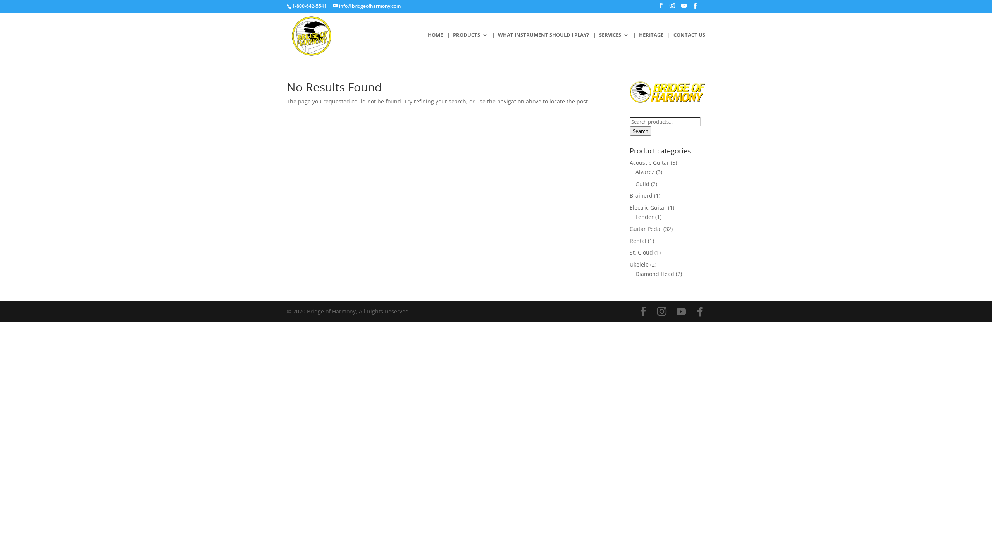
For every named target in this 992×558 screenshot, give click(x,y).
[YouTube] (684, 8)
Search (640, 130)
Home (435, 35)
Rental (638, 241)
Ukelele (639, 264)
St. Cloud (641, 252)
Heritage (651, 35)
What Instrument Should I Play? (543, 35)
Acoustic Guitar (649, 162)
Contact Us (689, 35)
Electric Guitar (648, 207)
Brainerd (641, 195)
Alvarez (645, 172)
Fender (645, 216)
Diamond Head (655, 273)
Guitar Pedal (646, 228)
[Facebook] (695, 8)
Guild (642, 184)
